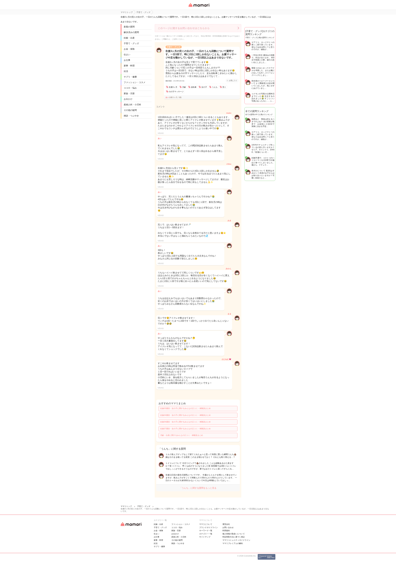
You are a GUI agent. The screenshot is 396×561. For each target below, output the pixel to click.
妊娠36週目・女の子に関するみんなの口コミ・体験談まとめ (185, 422)
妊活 (126, 71)
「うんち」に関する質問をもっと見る (198, 488)
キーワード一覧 (205, 530)
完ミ (224, 87)
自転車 (193, 87)
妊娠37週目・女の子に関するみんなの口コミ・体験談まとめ (185, 429)
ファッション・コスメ (134, 82)
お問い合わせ (228, 527)
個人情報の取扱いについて (233, 534)
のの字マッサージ (176, 92)
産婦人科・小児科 (132, 104)
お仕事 (127, 60)
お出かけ (128, 99)
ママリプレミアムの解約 (232, 543)
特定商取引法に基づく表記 (233, 537)
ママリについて (205, 524)
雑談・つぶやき (131, 115)
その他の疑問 (130, 110)
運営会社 (226, 524)
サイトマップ (204, 537)
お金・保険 (129, 49)
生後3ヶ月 (173, 87)
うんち (214, 87)
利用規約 (226, 530)
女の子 (204, 87)
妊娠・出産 (129, 38)
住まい (127, 54)
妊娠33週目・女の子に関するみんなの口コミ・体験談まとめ (185, 408)
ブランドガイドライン (208, 527)
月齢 (184, 87)
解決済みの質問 (131, 32)
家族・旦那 (129, 93)
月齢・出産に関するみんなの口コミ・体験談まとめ (181, 435)
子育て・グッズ (131, 43)
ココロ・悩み (130, 88)
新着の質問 (129, 26)
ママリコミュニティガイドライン (236, 540)
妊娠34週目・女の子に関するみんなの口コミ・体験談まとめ (185, 415)
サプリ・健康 (130, 77)
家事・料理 (129, 65)
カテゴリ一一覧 (205, 534)
